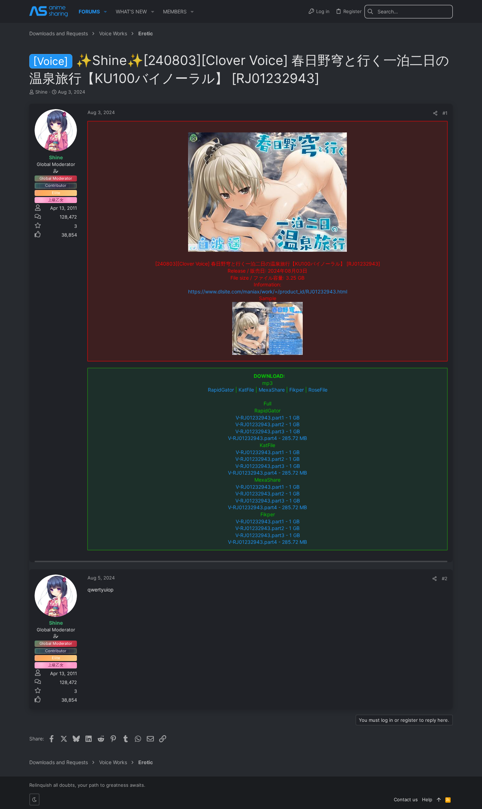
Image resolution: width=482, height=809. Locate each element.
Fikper (296, 390)
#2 (444, 578)
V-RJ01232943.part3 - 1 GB (267, 431)
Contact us (406, 799)
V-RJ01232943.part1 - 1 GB (268, 418)
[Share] (435, 113)
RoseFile (317, 390)
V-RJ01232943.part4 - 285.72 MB (267, 438)
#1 (444, 113)
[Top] (438, 799)
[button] (105, 12)
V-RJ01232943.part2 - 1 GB (267, 424)
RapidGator (221, 390)
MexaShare (272, 390)
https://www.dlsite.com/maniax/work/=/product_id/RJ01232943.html (267, 291)
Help (427, 799)
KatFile (246, 390)
